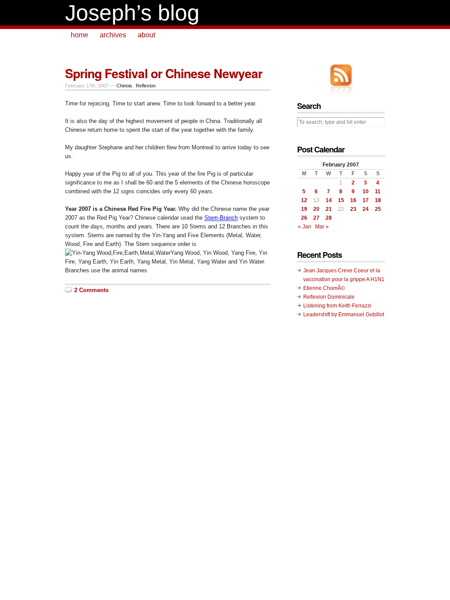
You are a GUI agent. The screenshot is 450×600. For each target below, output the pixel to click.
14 (329, 200)
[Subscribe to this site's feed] (341, 75)
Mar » (322, 227)
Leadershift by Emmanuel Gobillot (343, 314)
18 (378, 200)
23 (353, 209)
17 (366, 200)
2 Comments (91, 290)
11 (378, 191)
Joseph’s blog (132, 12)
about (146, 35)
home (79, 35)
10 (366, 191)
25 (378, 209)
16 (353, 200)
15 (341, 200)
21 (329, 209)
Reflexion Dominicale (329, 297)
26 (304, 218)
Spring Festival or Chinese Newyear (163, 73)
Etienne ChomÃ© (324, 288)
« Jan (304, 227)
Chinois (124, 85)
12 (304, 200)
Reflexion (146, 85)
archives (113, 35)
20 (316, 209)
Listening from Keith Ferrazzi (337, 306)
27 (316, 218)
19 (304, 209)
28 (329, 218)
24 (366, 209)
